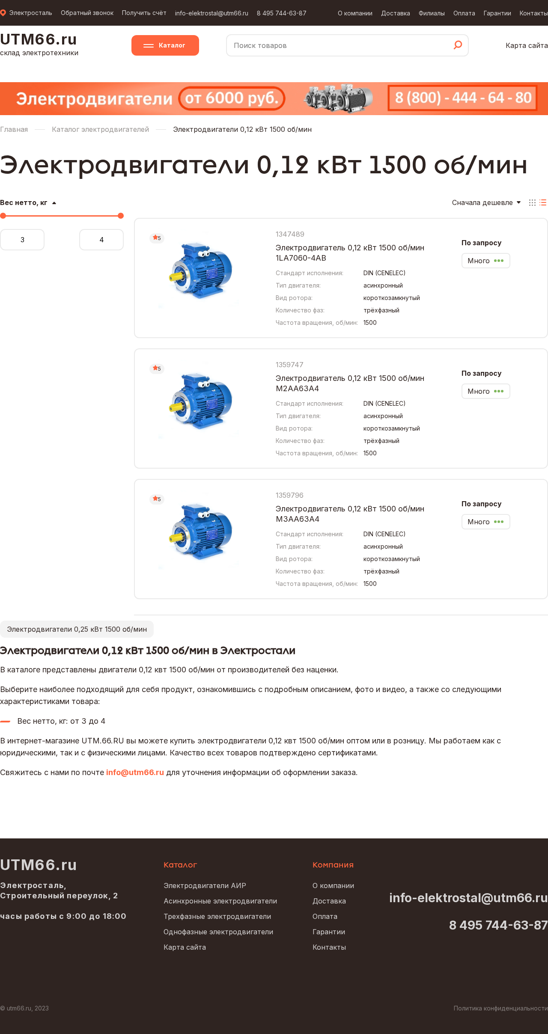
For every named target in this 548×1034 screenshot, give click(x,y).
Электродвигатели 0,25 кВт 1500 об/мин (77, 629)
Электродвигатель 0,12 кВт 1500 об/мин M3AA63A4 (350, 513)
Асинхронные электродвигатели (220, 901)
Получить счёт (144, 12)
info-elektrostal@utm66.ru (211, 13)
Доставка (395, 13)
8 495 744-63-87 (282, 13)
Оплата (464, 13)
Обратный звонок (87, 12)
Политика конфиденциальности (501, 1008)
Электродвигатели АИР (205, 885)
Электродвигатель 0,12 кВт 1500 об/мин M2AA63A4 (350, 383)
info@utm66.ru (135, 772)
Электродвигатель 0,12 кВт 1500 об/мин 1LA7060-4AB (350, 252)
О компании (355, 13)
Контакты (534, 13)
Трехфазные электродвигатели (217, 916)
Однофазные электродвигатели (218, 931)
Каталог (172, 45)
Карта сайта (527, 45)
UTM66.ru (38, 865)
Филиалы (432, 13)
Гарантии (497, 13)
